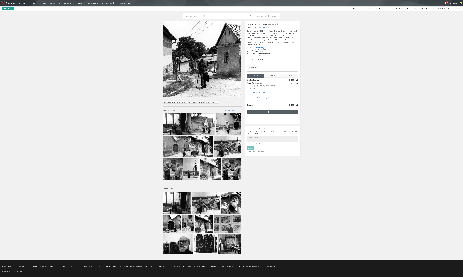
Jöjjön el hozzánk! (8, 266)
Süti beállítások (269, 266)
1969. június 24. (263, 28)
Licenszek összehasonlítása (257, 92)
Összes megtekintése (232, 110)
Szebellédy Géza (262, 48)
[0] (446, 3)
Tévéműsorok (93, 3)
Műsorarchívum (125, 3)
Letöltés (255, 76)
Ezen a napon (405, 8)
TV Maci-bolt (111, 3)
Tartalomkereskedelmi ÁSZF (67, 266)
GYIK (238, 266)
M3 (102, 3)
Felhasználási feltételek (112, 266)
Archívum (16, 3)
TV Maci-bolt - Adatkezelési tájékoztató (170, 266)
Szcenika (82, 3)
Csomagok (456, 8)
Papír (290, 76)
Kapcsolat (21, 266)
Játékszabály (213, 266)
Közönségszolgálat (47, 266)
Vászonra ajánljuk (421, 8)
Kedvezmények (263, 98)
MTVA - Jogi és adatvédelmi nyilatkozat (138, 266)
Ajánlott (355, 8)
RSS (222, 266)
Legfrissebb (392, 8)
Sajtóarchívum (70, 3)
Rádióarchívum (55, 3)
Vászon (272, 76)
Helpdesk (230, 266)
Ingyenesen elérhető (440, 8)
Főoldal (35, 3)
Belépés (453, 3)
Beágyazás (254, 67)
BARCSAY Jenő (261, 50)
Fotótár (43, 3)
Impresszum (32, 266)
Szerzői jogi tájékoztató (196, 266)
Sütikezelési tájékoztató (252, 266)
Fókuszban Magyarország (372, 8)
